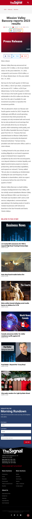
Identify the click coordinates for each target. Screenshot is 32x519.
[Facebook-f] (11, 515)
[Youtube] (20, 515)
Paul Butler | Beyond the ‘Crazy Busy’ (13, 364)
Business (16, 9)
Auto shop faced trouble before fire (13, 274)
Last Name (4, 428)
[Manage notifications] (28, 515)
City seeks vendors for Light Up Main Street (15, 393)
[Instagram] (17, 515)
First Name (4, 422)
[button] (4, 2)
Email (2, 435)
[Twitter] (14, 515)
